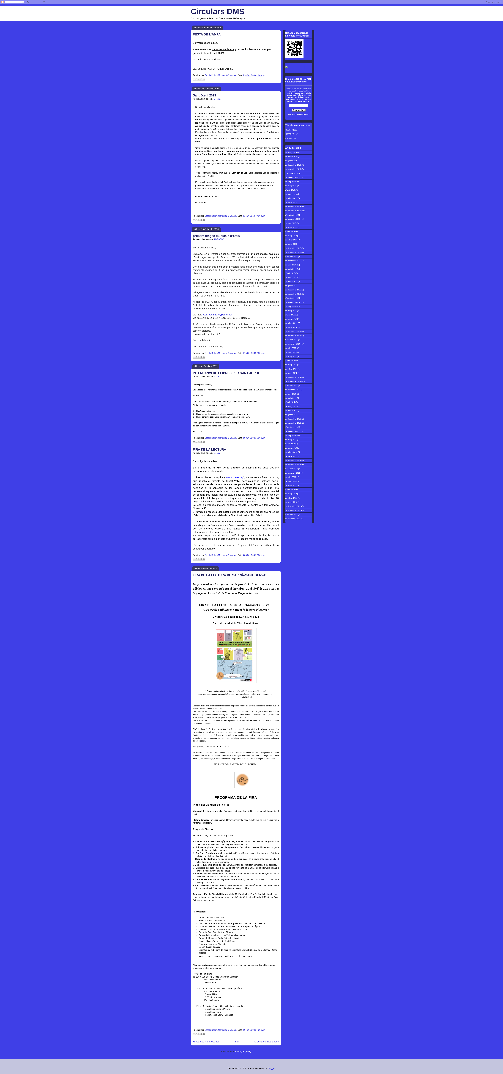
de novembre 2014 (293, 381)
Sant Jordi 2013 (204, 95)
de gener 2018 (291, 244)
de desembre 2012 (293, 460)
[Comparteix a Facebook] (201, 79)
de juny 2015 (290, 352)
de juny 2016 (290, 306)
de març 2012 (291, 494)
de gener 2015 (291, 373)
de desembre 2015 (293, 331)
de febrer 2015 (291, 369)
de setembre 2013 (292, 431)
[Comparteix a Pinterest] (204, 79)
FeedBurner (304, 114)
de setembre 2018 (292, 219)
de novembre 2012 (293, 465)
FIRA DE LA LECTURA (209, 449)
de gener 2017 (291, 286)
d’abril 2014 (290, 402)
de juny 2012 (290, 481)
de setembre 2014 (292, 390)
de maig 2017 (291, 269)
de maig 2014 (291, 398)
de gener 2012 (291, 502)
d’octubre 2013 (291, 427)
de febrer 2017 (291, 281)
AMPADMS (219, 239)
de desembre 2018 (293, 207)
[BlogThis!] (196, 79)
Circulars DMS (217, 11)
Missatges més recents (206, 1041)
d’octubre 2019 (291, 173)
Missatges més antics (266, 1041)
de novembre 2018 (293, 211)
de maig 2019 (291, 186)
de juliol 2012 (290, 477)
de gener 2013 (291, 456)
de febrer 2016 (291, 323)
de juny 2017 (290, 265)
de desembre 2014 (293, 377)
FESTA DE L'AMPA (207, 34)
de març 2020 (291, 152)
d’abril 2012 (290, 490)
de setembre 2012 (292, 473)
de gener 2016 (291, 327)
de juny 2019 (290, 182)
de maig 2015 (291, 356)
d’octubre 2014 (291, 385)
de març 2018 (291, 236)
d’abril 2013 (290, 444)
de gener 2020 (291, 161)
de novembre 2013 (293, 423)
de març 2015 (291, 365)
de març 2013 (291, 448)
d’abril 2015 (290, 360)
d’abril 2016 (290, 315)
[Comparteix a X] (199, 79)
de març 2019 (291, 194)
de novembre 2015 (293, 336)
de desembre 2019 (293, 165)
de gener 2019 (291, 202)
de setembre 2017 (292, 261)
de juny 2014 (290, 394)
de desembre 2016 (293, 290)
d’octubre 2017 (291, 257)
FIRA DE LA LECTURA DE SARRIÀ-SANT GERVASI (230, 575)
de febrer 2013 (291, 452)
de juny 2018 (290, 223)
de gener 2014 (291, 415)
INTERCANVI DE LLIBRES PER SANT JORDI (226, 373)
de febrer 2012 (291, 498)
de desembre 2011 (293, 506)
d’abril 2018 (290, 232)
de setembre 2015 (292, 344)
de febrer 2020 (291, 157)
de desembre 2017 (293, 248)
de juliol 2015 (290, 348)
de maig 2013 (291, 440)
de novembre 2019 (293, 169)
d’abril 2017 (290, 273)
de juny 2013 (290, 435)
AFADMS (289, 130)
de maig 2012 (291, 485)
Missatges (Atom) (243, 1051)
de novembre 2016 (293, 294)
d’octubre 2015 (291, 340)
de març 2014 (291, 406)
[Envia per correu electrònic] (194, 79)
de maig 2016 (291, 311)
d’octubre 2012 (291, 469)
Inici (236, 1041)
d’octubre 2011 (291, 515)
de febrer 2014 (291, 410)
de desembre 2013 (293, 419)
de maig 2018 (291, 227)
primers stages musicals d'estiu (216, 236)
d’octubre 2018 (291, 215)
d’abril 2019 (290, 190)
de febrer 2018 (291, 240)
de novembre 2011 (293, 510)
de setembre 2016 (292, 302)
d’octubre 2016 (291, 298)
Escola (217, 99)
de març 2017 (291, 277)
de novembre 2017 (293, 252)
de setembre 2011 (292, 519)
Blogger (271, 1068)
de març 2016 (291, 319)
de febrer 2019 (291, 198)
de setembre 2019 (292, 177)
